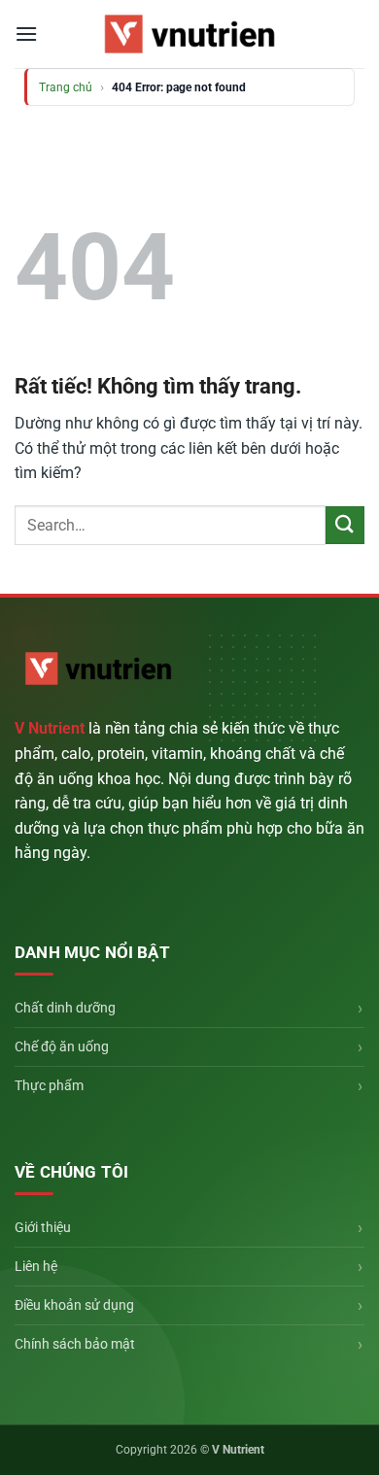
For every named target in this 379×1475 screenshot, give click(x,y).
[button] (26, 33)
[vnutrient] (189, 33)
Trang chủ (65, 87)
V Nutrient (50, 728)
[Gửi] (345, 525)
